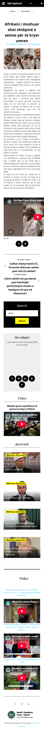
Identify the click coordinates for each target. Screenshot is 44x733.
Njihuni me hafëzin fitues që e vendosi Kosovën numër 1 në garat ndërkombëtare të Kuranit (22, 592)
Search (22, 321)
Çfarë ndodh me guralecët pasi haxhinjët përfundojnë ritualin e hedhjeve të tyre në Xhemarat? (20, 286)
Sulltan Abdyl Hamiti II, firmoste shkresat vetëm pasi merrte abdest (24, 267)
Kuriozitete (25, 11)
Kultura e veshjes (13, 469)
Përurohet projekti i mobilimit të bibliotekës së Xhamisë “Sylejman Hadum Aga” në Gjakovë (22, 627)
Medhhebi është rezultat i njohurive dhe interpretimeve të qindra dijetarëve (22, 551)
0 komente (36, 44)
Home (12, 11)
